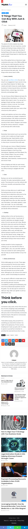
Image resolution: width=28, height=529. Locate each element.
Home (4, 10)
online (16, 335)
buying (7, 335)
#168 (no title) (13, 520)
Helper (5, 25)
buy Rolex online (13, 80)
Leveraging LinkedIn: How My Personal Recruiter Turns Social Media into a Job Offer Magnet (13, 506)
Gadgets (9, 10)
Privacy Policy (21, 520)
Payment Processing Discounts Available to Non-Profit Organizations (13, 481)
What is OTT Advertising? (4, 403)
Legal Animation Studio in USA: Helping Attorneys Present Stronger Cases (13, 456)
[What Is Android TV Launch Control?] (21, 383)
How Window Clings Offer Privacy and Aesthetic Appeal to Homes (20, 397)
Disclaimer (14, 523)
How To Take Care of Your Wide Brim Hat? (7, 381)
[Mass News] (6, 5)
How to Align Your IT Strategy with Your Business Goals (12, 433)
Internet (7, 13)
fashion (12, 335)
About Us (6, 520)
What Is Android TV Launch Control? (20, 388)
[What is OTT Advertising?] (7, 397)
